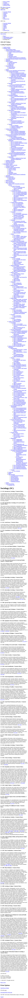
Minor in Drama (17, 280)
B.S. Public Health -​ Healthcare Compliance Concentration (20, 307)
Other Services (11, 63)
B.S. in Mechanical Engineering (20, 468)
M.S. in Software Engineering (17, 147)
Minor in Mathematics (18, 448)
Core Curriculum (9, 181)
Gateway (5, 16)
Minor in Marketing (18, 343)
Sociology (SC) (11, 485)
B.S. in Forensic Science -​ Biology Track (19, 376)
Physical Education (15, 479)
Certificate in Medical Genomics (17, 138)
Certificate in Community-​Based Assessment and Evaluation (17, 122)
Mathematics (11, 156)
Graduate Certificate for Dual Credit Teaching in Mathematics (18, 159)
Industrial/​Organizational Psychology (16, 91)
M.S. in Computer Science (16, 141)
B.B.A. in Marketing (18, 340)
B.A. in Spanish (17, 258)
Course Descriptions (7, 38)
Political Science (11, 102)
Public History (11, 110)
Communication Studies (13, 71)
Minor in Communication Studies (20, 197)
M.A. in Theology (14, 125)
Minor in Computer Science (19, 404)
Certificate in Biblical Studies (17, 126)
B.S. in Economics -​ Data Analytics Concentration (19, 217)
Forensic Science (14, 432)
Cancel (2, 996)
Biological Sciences (12, 135)
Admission (5, 13)
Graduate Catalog (6, 48)
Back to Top (3, 982)
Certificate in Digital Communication (18, 74)
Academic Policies (12, 168)
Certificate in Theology (15, 127)
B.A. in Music (16, 276)
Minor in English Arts (18, 199)
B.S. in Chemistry (17, 374)
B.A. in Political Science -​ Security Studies (19, 290)
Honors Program (14, 476)
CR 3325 (7, 631)
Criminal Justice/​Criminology (17, 202)
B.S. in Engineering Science (19, 466)
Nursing (12, 469)
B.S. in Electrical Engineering (20, 402)
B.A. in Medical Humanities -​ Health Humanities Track (20, 267)
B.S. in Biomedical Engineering (20, 451)
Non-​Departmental (15, 478)
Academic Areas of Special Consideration (16, 57)
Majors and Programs (10, 182)
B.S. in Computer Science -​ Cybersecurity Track (19, 396)
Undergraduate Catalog (8, 37)
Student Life (10, 64)
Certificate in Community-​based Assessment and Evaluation (20, 313)
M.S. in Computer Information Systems (19, 142)
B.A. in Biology (17, 358)
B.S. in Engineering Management (20, 465)
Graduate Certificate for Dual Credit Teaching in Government (18, 104)
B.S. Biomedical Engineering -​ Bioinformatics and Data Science (21, 454)
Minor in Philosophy (18, 284)
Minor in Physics (17, 384)
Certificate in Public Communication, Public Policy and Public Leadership (18, 76)
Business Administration (13, 130)
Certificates (10, 472)
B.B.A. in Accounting (18, 323)
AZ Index (5, 2)
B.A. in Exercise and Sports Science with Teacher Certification (19, 422)
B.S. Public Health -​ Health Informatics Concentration (19, 304)
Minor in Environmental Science (20, 417)
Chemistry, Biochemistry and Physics (18, 365)
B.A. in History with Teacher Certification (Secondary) (20, 238)
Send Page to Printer (5, 988)
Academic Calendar (10, 166)
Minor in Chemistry (18, 383)
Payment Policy (11, 68)
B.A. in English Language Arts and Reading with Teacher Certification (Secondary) (20, 229)
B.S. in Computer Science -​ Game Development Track (19, 400)
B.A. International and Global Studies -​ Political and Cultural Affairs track (20, 252)
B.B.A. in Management (18, 339)
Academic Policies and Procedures (15, 51)
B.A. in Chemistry (17, 367)
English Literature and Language (15, 85)
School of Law (6, 18)
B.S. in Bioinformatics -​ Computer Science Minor (19, 355)
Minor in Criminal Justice (19, 209)
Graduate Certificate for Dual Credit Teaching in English (18, 90)
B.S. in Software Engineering (20, 403)
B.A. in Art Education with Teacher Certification (19, 188)
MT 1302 (16, 831)
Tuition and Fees (11, 67)
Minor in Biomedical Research (20, 364)
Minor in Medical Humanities (20, 271)
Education (10, 83)
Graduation (10, 55)
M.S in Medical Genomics (16, 137)
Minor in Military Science (19, 273)
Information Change (12, 56)
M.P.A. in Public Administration (17, 106)
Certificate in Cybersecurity (16, 148)
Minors (9, 473)
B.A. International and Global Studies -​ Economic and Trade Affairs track (20, 245)
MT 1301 (11, 831)
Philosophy (13, 281)
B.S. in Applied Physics (18, 371)
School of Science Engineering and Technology (15, 134)
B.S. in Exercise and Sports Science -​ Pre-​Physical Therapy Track (20, 428)
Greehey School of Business (11, 128)
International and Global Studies (17, 241)
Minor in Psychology (18, 311)
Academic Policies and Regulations (13, 50)
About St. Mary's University (11, 165)
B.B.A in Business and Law (19, 327)
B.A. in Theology (17, 319)
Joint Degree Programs (10, 161)
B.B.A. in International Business (20, 337)
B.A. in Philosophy (17, 283)
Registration (10, 54)
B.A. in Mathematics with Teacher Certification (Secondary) (20, 445)
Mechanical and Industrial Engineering (16, 153)
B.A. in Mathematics (18, 439)
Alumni (4, 14)
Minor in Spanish (17, 263)
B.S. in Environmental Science (20, 411)
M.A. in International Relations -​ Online (19, 98)
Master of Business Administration (18, 131)
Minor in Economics (18, 218)
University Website (7, 11)
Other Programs (11, 474)
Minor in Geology (17, 418)
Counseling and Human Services (15, 77)
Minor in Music (17, 279)
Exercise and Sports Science (17, 419)
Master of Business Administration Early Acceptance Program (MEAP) (18, 133)
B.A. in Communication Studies (20, 192)
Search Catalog (4, 32)
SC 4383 (10, 865)
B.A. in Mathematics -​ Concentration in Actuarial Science (19, 442)
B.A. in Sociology (17, 315)
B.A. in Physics (17, 370)
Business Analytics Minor (19, 335)
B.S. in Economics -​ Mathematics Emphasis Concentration (20, 215)
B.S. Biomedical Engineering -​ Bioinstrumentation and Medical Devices (21, 458)
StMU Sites (3, 9)
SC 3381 (8, 864)
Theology (10, 124)
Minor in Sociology (18, 316)
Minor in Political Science (19, 295)
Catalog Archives (6, 47)
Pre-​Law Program (14, 480)
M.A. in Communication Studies (17, 72)
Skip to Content (6, 1)
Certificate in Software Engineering (18, 152)
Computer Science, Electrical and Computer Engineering (18, 386)
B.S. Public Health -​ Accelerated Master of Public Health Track (20, 300)
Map (4, 17)
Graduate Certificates (10, 160)
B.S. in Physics (17, 379)
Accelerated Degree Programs (17, 475)
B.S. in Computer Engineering (20, 392)
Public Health (14, 298)
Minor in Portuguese (18, 262)
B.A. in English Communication (20, 193)
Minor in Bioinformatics (18, 356)
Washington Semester (15, 481)
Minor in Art (16, 189)
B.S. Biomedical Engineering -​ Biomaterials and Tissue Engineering (21, 463)
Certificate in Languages (19, 264)
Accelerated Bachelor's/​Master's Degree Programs (16, 58)
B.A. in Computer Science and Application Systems (20, 391)
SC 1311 (20, 528)
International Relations (13, 95)
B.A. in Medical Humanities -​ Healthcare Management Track (20, 269)
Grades (9, 53)
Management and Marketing (17, 336)
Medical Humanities (15, 265)
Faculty (7, 69)
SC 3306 (5, 865)
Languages (13, 257)
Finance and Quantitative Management (19, 332)
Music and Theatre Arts (16, 274)
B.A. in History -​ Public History (20, 236)
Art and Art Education (15, 186)
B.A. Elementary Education (19, 221)
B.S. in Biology (17, 362)
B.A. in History (17, 235)
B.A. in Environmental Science (20, 408)
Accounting (13, 322)
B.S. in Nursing (17, 471)
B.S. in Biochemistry (18, 372)
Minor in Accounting (18, 328)
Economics (13, 211)
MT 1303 (22, 831)
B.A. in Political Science (19, 286)
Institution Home (6, 5)
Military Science (14, 272)
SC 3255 (18, 596)
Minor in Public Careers (18, 297)
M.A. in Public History (15, 111)
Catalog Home (6, 3)
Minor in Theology (17, 320)
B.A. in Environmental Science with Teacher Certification (20, 410)
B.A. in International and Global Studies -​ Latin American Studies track (20, 249)
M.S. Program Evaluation (16, 120)
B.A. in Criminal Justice (18, 203)
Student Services (9, 61)
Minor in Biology (17, 363)
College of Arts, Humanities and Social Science (15, 70)
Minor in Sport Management (19, 344)
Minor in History (17, 239)
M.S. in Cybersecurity (15, 144)
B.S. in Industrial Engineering (20, 467)
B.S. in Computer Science (19, 394)
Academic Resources (12, 62)
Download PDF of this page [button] (6, 992)
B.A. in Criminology (18, 204)
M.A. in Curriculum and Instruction (18, 84)
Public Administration (12, 105)
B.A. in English (17, 227)
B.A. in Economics (17, 213)
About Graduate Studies (11, 49)
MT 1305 (7, 832)
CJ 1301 (2, 631)
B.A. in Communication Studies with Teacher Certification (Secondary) (20, 195)
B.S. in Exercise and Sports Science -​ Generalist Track (19, 425)
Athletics (5, 15)
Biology (12, 357)
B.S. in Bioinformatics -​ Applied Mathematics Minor (20, 350)
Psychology (10, 119)
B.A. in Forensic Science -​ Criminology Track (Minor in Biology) (20, 207)
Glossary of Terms (12, 169)
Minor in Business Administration (20, 330)
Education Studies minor (19, 224)
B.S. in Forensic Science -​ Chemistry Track (19, 378)
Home (4, 36)
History (12, 234)
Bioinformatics (14, 348)
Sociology (13, 314)
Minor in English (17, 232)
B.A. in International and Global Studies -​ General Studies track (20, 243)
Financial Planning (9, 65)
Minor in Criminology (18, 210)
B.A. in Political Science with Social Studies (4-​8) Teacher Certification (20, 293)
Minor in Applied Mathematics (20, 447)
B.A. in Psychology (18, 309)
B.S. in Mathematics (18, 446)
